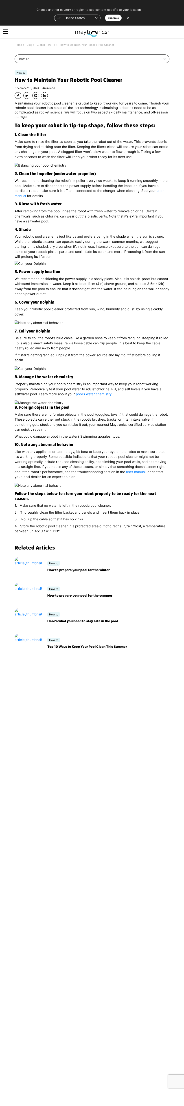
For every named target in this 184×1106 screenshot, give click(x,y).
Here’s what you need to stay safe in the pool (82, 621)
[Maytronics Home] (92, 31)
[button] (77, 18)
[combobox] (92, 58)
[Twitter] (26, 95)
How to (20, 72)
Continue (113, 18)
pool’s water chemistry (94, 394)
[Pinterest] (35, 95)
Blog (29, 44)
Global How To (46, 44)
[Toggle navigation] (5, 31)
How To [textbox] (23, 59)
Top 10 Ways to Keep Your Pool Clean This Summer (87, 646)
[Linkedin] (44, 95)
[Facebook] (18, 95)
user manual (136, 472)
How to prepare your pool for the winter (78, 570)
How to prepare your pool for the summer (79, 595)
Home (18, 44)
